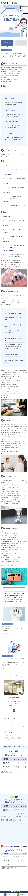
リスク (15, 735)
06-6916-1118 (14, 755)
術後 (11, 740)
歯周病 (19, 737)
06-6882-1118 (14, 802)
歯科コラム (6, 726)
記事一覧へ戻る (14, 675)
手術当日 (7, 737)
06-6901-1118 (14, 850)
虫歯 (7, 740)
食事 (15, 740)
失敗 (20, 735)
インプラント (4, 58)
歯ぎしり (13, 737)
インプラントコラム (8, 722)
